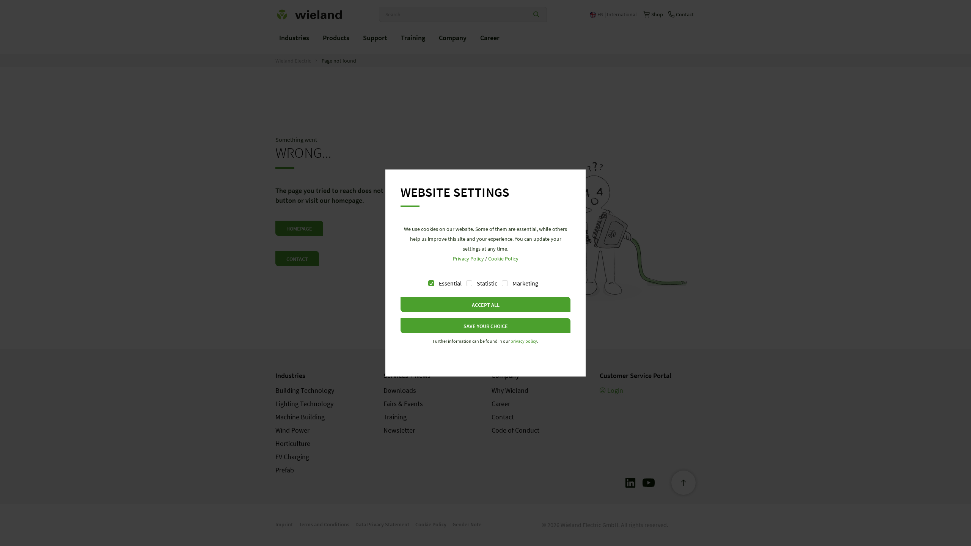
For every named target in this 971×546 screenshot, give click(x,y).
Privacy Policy (468, 258)
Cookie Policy (503, 258)
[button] (485, 304)
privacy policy (524, 341)
